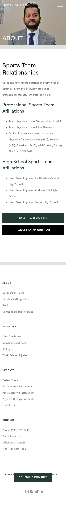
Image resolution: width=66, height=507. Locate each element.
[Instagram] (27, 491)
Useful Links (9, 405)
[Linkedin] (41, 491)
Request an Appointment (33, 229)
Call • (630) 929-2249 (33, 217)
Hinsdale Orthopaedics (15, 299)
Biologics (7, 349)
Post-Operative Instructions (18, 392)
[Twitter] (37, 491)
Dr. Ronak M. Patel (13, 292)
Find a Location (11, 436)
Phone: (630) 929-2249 (16, 430)
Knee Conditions (12, 336)
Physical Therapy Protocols (18, 398)
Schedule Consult (33, 477)
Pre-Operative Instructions (17, 386)
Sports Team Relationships (17, 311)
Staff (5, 305)
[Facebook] (32, 491)
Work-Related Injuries (14, 355)
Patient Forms (10, 380)
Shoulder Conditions (14, 342)
